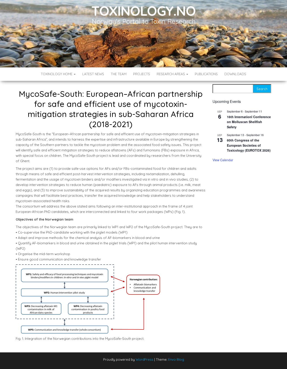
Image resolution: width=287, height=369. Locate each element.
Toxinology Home (57, 74)
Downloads (235, 74)
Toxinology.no (143, 10)
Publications (206, 74)
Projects (141, 74)
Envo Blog (176, 359)
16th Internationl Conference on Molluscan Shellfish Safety (249, 122)
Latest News (93, 74)
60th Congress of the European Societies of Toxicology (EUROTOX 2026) (249, 145)
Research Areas (171, 74)
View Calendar (223, 160)
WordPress (144, 359)
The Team (118, 74)
